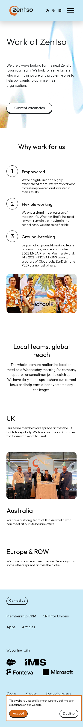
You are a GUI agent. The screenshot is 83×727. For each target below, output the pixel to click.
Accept (18, 713)
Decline (69, 713)
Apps (10, 627)
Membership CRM (21, 616)
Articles (28, 627)
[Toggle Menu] (70, 10)
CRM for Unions (56, 616)
